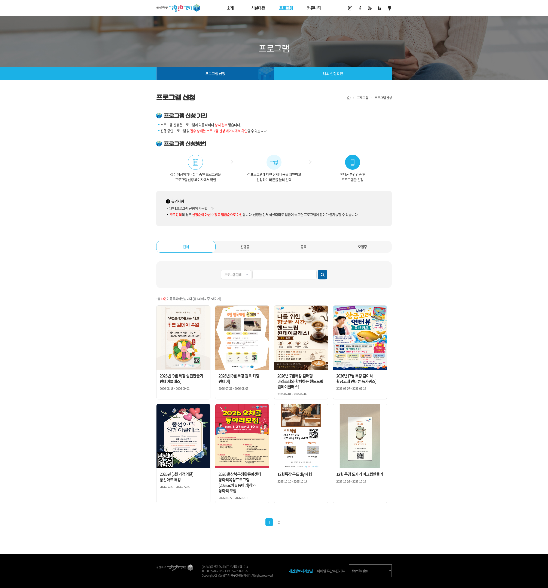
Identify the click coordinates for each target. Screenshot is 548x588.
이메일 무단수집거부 (331, 570)
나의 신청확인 (333, 73)
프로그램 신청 (215, 73)
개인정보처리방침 (301, 570)
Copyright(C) (209, 575)
